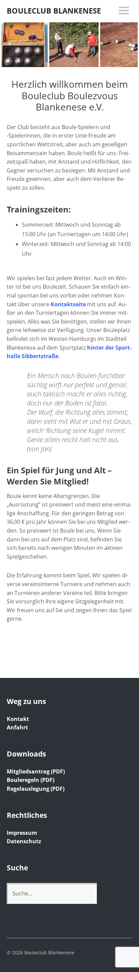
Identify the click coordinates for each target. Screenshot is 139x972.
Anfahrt (17, 727)
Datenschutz (24, 841)
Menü (124, 10)
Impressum (22, 832)
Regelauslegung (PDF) (35, 788)
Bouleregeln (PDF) (30, 780)
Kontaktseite (68, 304)
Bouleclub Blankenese (54, 10)
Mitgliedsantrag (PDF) (36, 771)
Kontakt (18, 719)
